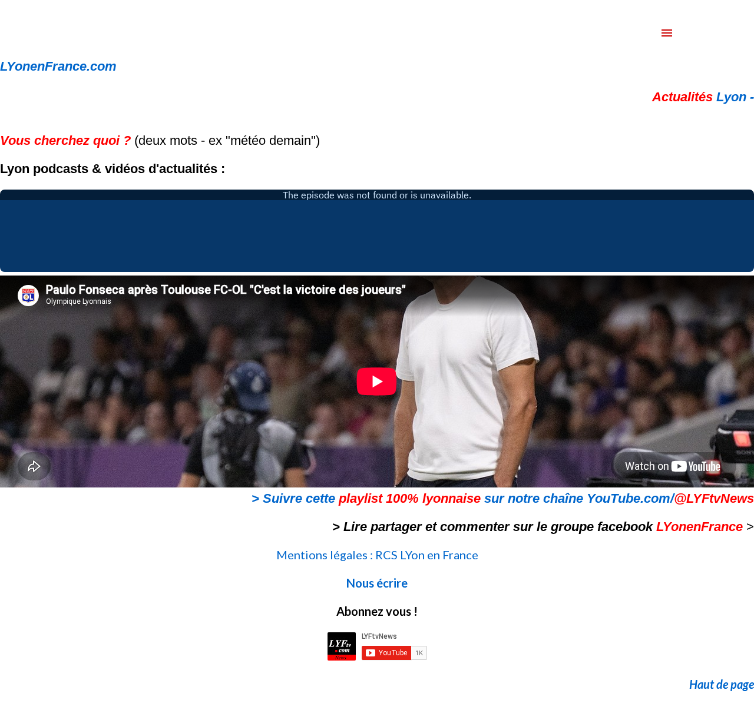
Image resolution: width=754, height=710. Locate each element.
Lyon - (703, 96)
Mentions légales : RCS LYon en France (377, 555)
